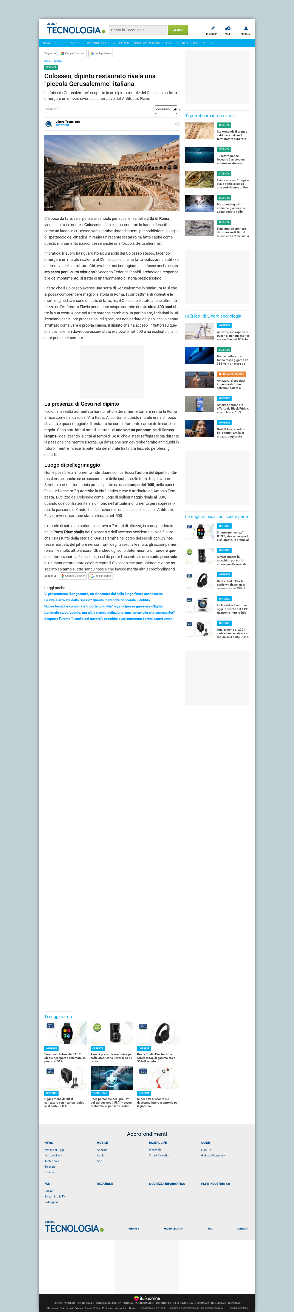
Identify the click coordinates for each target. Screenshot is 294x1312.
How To (206, 1149)
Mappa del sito (173, 1228)
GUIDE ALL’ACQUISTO (231, 374)
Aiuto (131, 1308)
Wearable (155, 1149)
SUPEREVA (234, 1303)
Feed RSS (133, 1228)
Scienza (50, 1166)
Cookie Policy (92, 1308)
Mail (228, 34)
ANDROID (60, 43)
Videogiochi (52, 1202)
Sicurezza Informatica (167, 1183)
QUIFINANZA (202, 1303)
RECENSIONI (190, 43)
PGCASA (128, 1303)
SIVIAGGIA (187, 1303)
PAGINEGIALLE (85, 1303)
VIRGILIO (69, 1303)
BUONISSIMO (218, 1303)
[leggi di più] (177, 124)
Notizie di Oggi (54, 1149)
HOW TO (124, 43)
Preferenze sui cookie (114, 1308)
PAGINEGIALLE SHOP (108, 1303)
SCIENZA (58, 61)
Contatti (242, 1228)
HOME (47, 61)
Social (49, 1191)
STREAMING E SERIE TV (100, 43)
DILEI (176, 1303)
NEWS (47, 43)
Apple (100, 1155)
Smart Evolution (159, 1155)
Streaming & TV (55, 1196)
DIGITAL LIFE (158, 1142)
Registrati (212, 34)
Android (102, 1149)
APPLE (75, 43)
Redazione (105, 1183)
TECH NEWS (99, 1093)
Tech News (52, 1161)
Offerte (49, 1172)
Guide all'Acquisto (213, 1155)
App (99, 1161)
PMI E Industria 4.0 (215, 1183)
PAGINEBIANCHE (144, 1303)
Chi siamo (52, 1308)
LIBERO (58, 1303)
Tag (210, 1228)
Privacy (79, 1308)
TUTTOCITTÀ (163, 1303)
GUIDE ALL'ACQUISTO (148, 43)
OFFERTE (172, 43)
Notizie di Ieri (53, 1155)
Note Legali (66, 1308)
